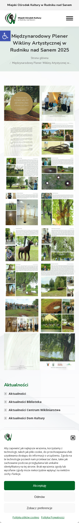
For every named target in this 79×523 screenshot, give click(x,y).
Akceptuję (39, 485)
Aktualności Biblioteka (25, 402)
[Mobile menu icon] (69, 18)
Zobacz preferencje (39, 508)
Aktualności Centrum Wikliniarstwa (34, 410)
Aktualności (17, 394)
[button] (5, 36)
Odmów (39, 497)
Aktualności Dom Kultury (27, 418)
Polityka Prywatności (52, 517)
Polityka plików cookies (26, 517)
